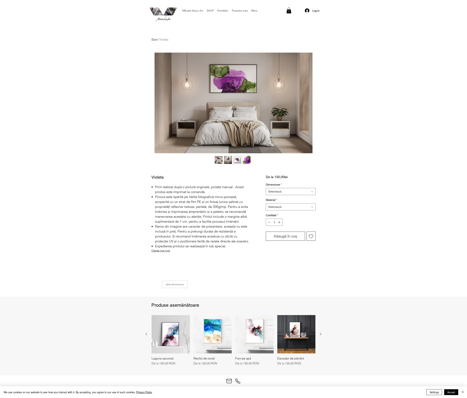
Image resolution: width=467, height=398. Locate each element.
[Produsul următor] (321, 334)
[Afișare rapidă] (171, 334)
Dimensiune (274, 184)
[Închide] (462, 392)
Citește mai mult (160, 250)
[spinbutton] (274, 222)
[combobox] (291, 191)
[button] (288, 10)
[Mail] (229, 381)
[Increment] (279, 222)
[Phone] (237, 381)
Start (154, 39)
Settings (434, 392)
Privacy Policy (144, 392)
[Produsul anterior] (146, 334)
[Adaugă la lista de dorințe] (311, 236)
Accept (451, 392)
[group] (233, 342)
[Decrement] (268, 222)
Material (271, 199)
